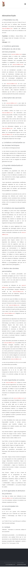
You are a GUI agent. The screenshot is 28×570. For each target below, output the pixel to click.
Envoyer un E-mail (22, 564)
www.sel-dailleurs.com (7, 28)
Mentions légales (20, 562)
